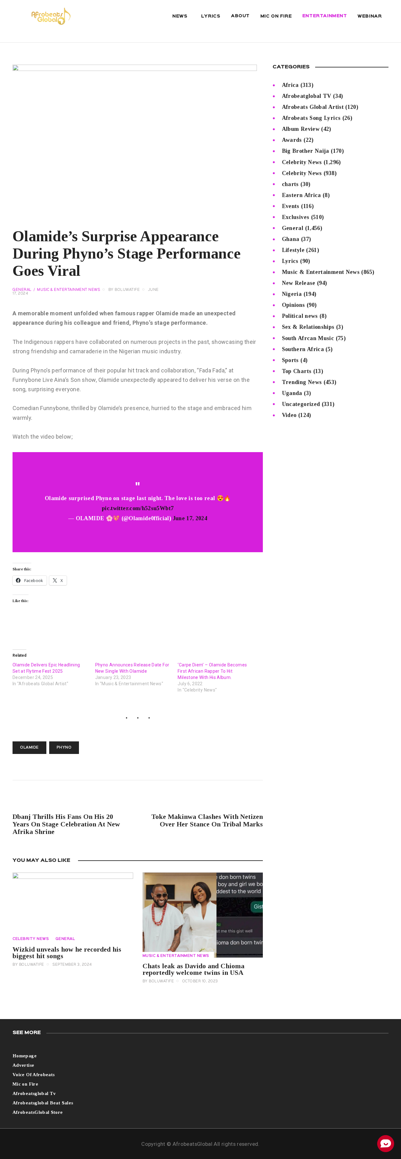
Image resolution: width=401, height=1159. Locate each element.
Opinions (293, 305)
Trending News (302, 382)
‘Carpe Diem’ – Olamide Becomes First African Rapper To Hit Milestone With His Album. (212, 671)
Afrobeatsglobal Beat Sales (43, 1102)
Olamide (29, 747)
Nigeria (292, 294)
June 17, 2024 (190, 518)
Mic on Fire (25, 1084)
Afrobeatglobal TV (306, 96)
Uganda (292, 393)
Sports (290, 360)
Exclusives (296, 217)
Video (289, 415)
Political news (300, 316)
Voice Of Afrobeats (34, 1074)
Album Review (301, 129)
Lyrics (290, 261)
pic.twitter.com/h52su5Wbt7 (138, 508)
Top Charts (297, 371)
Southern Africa (303, 349)
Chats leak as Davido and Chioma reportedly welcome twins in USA (193, 969)
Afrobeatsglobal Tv (34, 1093)
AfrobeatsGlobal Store (38, 1112)
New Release (298, 283)
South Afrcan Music (308, 338)
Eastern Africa (301, 195)
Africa (290, 85)
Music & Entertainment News (68, 289)
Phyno (64, 747)
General (22, 289)
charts (290, 184)
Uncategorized (301, 404)
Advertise (23, 1065)
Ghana (290, 239)
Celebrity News (31, 939)
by (124, 289)
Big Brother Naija (305, 151)
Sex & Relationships (308, 327)
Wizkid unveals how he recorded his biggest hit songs (67, 952)
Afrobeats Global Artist (313, 107)
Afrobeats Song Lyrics (311, 118)
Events (290, 206)
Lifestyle (293, 250)
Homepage (25, 1055)
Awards (292, 140)
